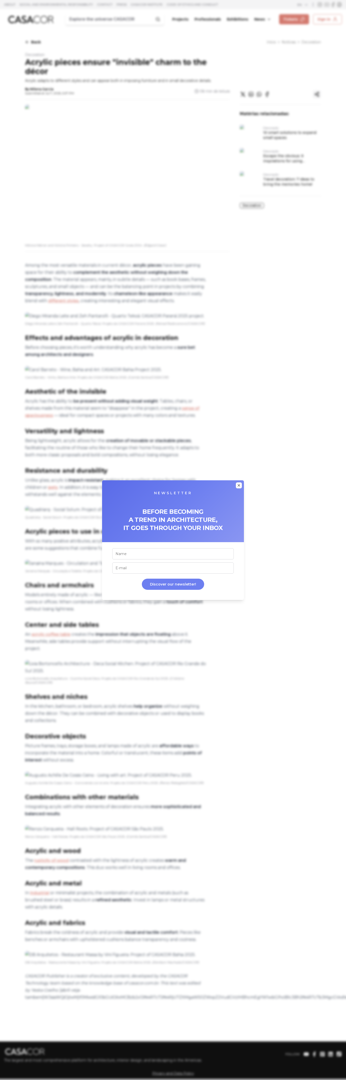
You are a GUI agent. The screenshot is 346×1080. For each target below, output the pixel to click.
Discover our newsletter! (173, 584)
